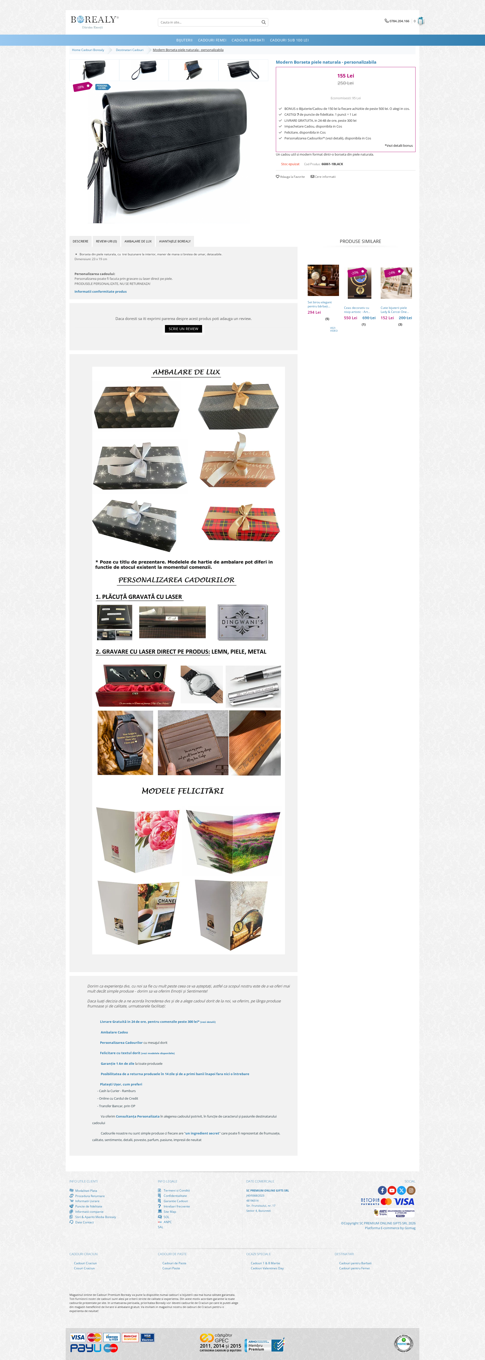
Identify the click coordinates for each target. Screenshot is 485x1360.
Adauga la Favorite (292, 177)
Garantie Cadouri (175, 1201)
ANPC (167, 1222)
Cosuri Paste (171, 1268)
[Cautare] (263, 22)
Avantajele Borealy (175, 241)
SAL (160, 1227)
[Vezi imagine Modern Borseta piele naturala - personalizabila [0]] (94, 70)
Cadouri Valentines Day (267, 1268)
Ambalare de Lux (138, 241)
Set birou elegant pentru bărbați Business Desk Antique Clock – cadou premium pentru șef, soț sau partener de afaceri (323, 304)
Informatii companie (89, 1211)
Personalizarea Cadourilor (121, 1042)
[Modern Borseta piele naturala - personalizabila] (168, 152)
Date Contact (84, 1222)
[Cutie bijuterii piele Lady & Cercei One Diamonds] (396, 283)
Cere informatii (325, 177)
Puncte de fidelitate (88, 1206)
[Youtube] (391, 1190)
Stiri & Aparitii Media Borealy (95, 1217)
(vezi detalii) (207, 1022)
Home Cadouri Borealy (89, 50)
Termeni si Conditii (176, 1190)
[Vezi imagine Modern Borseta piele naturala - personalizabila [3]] (243, 70)
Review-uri (106, 241)
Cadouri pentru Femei (354, 1268)
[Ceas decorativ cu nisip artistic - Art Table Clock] (359, 283)
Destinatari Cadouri (130, 50)
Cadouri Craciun (85, 1263)
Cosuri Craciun (84, 1268)
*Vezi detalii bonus (399, 145)
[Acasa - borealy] (94, 22)
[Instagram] (411, 1190)
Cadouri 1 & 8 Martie (265, 1263)
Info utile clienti (83, 1181)
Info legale (167, 1181)
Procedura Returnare (90, 1196)
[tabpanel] (168, 152)
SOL (166, 1217)
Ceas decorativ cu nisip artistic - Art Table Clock (356, 310)
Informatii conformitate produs (101, 291)
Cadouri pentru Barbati (355, 1263)
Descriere (80, 241)
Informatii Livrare (87, 1201)
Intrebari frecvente (176, 1206)
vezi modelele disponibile (158, 1053)
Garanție (117, 1063)
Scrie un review (183, 328)
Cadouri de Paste (174, 1263)
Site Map (169, 1211)
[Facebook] (382, 1190)
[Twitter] (401, 1190)
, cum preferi (121, 1084)
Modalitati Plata (86, 1191)
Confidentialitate (175, 1196)
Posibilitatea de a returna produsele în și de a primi (174, 1074)
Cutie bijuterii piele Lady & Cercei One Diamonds (394, 310)
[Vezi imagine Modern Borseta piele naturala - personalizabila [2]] (193, 70)
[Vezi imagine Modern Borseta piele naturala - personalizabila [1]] (144, 70)
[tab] (80, 241)
